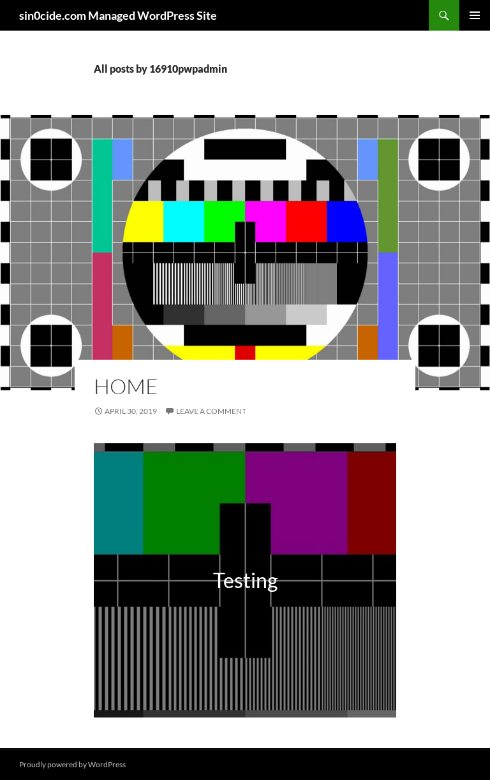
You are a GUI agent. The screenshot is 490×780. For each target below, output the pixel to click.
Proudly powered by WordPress (72, 764)
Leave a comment (211, 411)
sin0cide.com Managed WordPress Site (118, 15)
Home (126, 386)
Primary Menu (474, 15)
